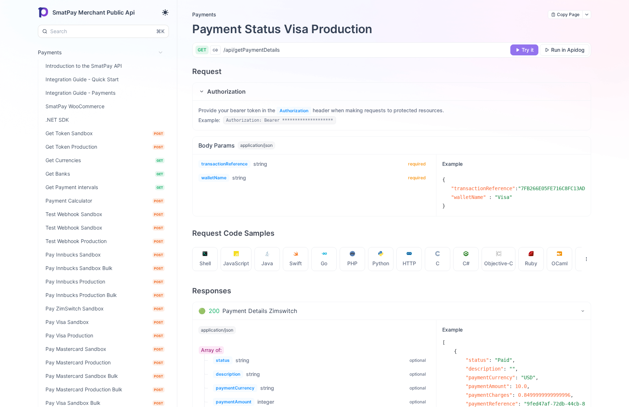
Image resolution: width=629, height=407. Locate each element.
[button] (392, 91)
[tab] (205, 259)
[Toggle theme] (165, 12)
